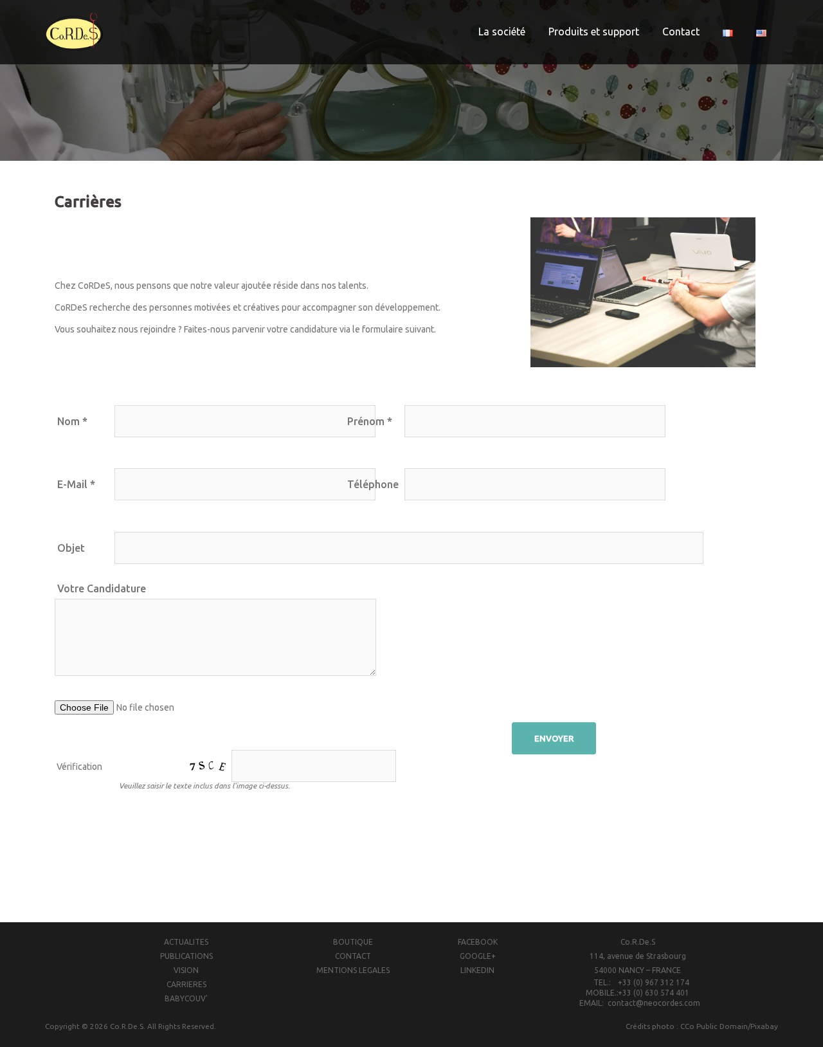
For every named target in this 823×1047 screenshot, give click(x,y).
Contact (681, 31)
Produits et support (593, 31)
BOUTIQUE (353, 942)
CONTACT (353, 956)
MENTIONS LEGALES (353, 970)
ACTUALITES (186, 942)
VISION (186, 970)
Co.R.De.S (126, 1026)
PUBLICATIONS (186, 956)
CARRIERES (186, 984)
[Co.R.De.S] (74, 31)
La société (501, 31)
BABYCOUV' (186, 998)
